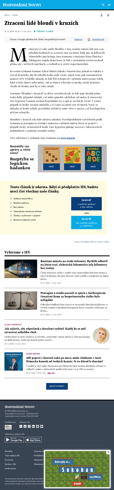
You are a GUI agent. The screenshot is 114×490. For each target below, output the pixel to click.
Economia (9, 460)
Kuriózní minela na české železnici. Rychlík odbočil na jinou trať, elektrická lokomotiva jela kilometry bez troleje (73, 264)
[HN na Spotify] (37, 426)
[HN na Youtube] (41, 426)
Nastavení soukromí (42, 460)
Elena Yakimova (12, 324)
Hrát (51, 166)
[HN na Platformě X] (20, 426)
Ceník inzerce (10, 469)
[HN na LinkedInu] (33, 426)
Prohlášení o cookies (42, 456)
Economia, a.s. (23, 411)
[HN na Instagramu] (29, 426)
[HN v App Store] (33, 439)
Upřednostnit (98, 40)
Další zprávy (56, 386)
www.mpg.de (67, 137)
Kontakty (9, 451)
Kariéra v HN (10, 464)
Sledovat (78, 40)
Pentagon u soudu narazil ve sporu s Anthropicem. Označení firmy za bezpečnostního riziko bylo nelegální (73, 296)
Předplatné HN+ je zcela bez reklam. (96, 242)
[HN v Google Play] (14, 439)
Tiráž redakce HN (12, 456)
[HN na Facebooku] (25, 426)
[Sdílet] (101, 15)
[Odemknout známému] (108, 15)
